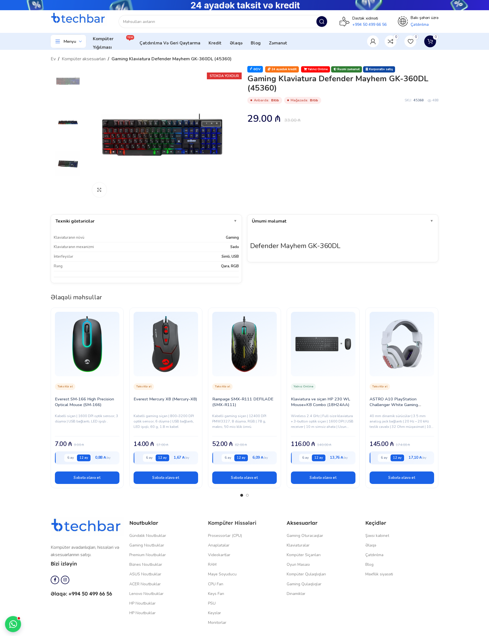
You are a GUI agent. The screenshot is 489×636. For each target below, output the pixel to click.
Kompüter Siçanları (304, 555)
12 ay (84, 457)
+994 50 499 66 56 (369, 24)
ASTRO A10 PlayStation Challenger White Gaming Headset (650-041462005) (396, 404)
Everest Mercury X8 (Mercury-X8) (165, 399)
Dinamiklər (296, 593)
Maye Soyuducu (222, 574)
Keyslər (214, 613)
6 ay (70, 457)
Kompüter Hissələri (232, 523)
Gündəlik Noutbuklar (147, 535)
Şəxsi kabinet (377, 535)
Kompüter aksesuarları (84, 59)
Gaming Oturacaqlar (305, 535)
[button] (87, 477)
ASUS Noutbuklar (145, 574)
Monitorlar (217, 622)
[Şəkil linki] (87, 526)
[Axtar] (321, 21)
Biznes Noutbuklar (145, 564)
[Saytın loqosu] (79, 18)
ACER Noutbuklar (145, 584)
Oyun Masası (298, 564)
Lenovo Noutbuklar (146, 593)
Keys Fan (216, 593)
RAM (212, 564)
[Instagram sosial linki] (65, 580)
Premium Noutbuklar (147, 555)
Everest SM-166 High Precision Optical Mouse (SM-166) (84, 401)
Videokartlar (219, 555)
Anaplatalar (219, 545)
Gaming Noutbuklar (146, 545)
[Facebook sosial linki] (55, 580)
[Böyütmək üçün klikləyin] (99, 190)
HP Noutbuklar (142, 603)
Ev (53, 59)
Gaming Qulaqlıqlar (304, 584)
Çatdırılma (374, 555)
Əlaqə (370, 545)
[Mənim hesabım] (373, 41)
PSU (212, 603)
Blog (369, 564)
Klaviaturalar (298, 545)
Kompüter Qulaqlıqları (306, 574)
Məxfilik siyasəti (379, 574)
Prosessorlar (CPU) (225, 535)
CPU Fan (215, 584)
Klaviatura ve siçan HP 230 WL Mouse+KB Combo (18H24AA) (320, 401)
